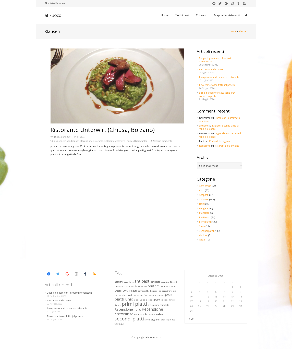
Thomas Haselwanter (136, 141)
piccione (150, 300)
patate (151, 295)
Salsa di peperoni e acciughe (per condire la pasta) (217, 94)
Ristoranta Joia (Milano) (227, 145)
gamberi (142, 291)
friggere (133, 290)
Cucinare (204, 199)
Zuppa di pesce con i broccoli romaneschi (69, 292)
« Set (191, 318)
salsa (152, 314)
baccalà (173, 281)
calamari (119, 286)
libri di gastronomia (167, 291)
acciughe (119, 281)
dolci (125, 290)
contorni (154, 286)
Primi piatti (205, 221)
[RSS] (244, 3)
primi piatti (134, 304)
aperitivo (165, 282)
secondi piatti (129, 319)
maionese (138, 295)
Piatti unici (204, 217)
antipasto (155, 281)
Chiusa (66, 141)
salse (159, 314)
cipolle (134, 286)
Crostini (118, 290)
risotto (143, 314)
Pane (145, 295)
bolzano (58, 141)
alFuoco (81, 136)
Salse (202, 226)
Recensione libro (128, 309)
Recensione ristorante (91, 141)
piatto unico (139, 300)
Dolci (202, 203)
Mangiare (204, 212)
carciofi (127, 286)
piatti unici (124, 299)
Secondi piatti (206, 230)
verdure (119, 324)
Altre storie (205, 186)
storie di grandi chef (154, 319)
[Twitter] (220, 3)
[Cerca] (246, 15)
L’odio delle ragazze (220, 141)
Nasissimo (205, 145)
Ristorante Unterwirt (114, 141)
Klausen (75, 141)
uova (172, 319)
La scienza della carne (211, 69)
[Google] (226, 3)
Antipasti (204, 194)
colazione (142, 286)
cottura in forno (168, 286)
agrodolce (129, 282)
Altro (201, 190)
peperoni (160, 294)
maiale (130, 295)
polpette (164, 299)
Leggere (203, 208)
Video (202, 239)
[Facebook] (214, 3)
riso (135, 315)
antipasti (142, 281)
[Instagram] (232, 3)
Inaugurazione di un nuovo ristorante (219, 77)
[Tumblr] (238, 3)
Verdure (203, 235)
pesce (168, 294)
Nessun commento (162, 141)
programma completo (158, 304)
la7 (148, 290)
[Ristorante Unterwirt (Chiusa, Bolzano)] (117, 85)
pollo (157, 299)
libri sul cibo (120, 295)
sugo (168, 320)
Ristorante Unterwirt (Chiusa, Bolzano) (103, 130)
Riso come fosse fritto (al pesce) (217, 84)
